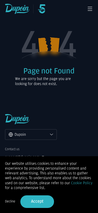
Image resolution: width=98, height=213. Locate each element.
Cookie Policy (81, 183)
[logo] (17, 9)
